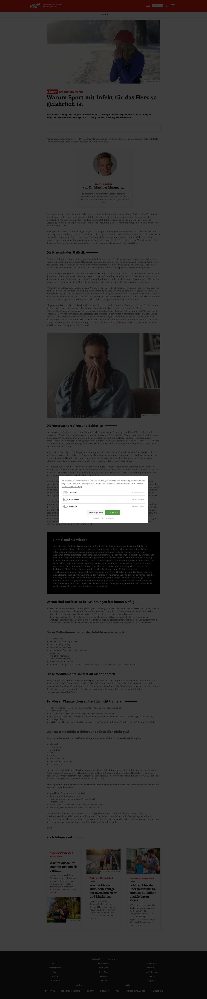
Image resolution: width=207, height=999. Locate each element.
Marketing (73, 506)
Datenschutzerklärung (72, 486)
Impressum (96, 518)
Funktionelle (74, 499)
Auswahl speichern (96, 512)
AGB (103, 518)
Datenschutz (110, 518)
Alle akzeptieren (112, 512)
